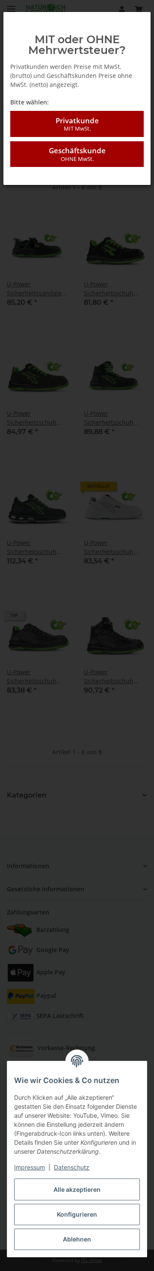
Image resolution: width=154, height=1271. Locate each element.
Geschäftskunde (77, 154)
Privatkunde (77, 124)
